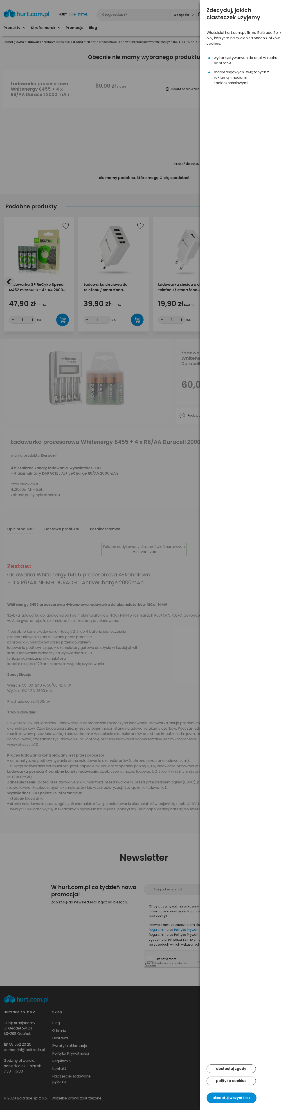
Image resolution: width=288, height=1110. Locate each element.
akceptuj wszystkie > (231, 1097)
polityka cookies (231, 1080)
